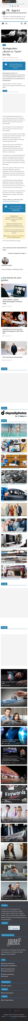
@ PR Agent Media (7, 993)
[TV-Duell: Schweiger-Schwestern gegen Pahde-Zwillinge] (14, 717)
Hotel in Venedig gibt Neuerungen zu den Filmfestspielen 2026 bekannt (13, 779)
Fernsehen (12, 59)
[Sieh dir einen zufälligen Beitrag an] (25, 23)
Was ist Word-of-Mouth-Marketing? (11, 896)
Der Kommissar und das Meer (13, 357)
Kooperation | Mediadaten (9, 965)
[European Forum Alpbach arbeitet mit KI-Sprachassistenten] (14, 697)
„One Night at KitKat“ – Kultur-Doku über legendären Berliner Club (13, 740)
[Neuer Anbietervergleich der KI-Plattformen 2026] (14, 678)
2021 (5, 59)
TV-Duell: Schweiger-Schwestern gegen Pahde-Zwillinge (12, 721)
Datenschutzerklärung (8, 974)
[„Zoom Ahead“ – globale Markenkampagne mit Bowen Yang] (14, 284)
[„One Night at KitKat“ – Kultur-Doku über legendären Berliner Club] (14, 736)
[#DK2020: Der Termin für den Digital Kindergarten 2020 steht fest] (14, 312)
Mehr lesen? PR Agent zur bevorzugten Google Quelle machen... (15, 65)
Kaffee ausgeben (7, 985)
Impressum (5, 976)
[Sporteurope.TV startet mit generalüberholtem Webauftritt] (14, 755)
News (4, 45)
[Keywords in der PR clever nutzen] (14, 794)
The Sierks (12, 954)
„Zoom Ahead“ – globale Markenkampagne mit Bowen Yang (12, 301)
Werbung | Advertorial (8, 963)
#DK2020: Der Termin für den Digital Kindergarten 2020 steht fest (13, 331)
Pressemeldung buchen (9, 969)
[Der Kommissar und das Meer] (14, 342)
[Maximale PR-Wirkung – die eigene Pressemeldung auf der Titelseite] (14, 833)
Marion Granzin (7, 57)
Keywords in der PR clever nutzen (11, 799)
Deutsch (7, 1)
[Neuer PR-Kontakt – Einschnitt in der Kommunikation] (14, 852)
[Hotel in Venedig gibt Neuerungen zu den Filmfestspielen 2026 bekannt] (14, 775)
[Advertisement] (14, 103)
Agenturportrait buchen (8, 971)
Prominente (17, 59)
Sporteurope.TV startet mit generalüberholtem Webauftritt (10, 759)
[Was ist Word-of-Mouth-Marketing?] (14, 891)
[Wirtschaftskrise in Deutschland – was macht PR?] (14, 871)
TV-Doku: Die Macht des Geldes (16, 253)
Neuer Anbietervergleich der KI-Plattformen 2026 (14, 682)
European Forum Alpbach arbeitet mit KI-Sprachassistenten (13, 701)
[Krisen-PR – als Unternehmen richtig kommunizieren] (14, 813)
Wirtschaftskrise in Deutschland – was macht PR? (12, 875)
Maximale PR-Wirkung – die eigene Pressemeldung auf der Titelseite (11, 837)
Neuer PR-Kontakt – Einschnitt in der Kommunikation (12, 856)
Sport (21, 59)
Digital (8, 59)
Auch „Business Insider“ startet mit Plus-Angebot (15, 248)
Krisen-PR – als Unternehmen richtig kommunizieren (12, 818)
